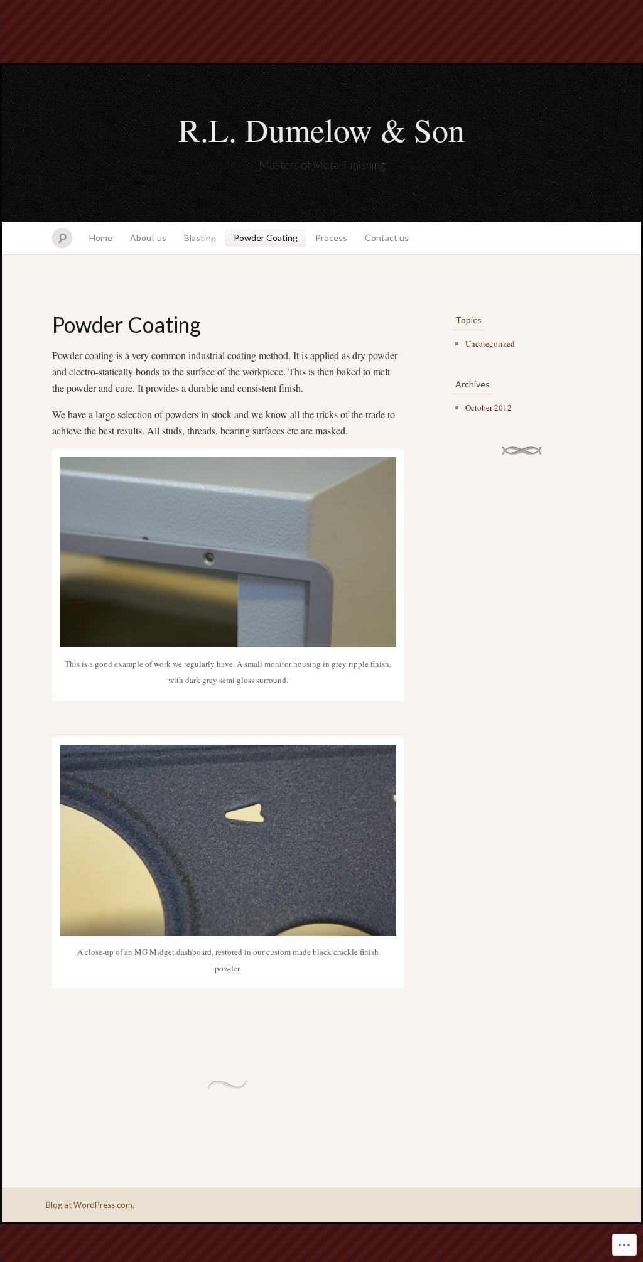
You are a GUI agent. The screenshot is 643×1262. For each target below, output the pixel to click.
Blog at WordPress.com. (90, 1205)
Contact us (387, 237)
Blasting (200, 237)
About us (148, 237)
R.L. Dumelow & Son (321, 129)
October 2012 (488, 407)
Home (100, 237)
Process (331, 237)
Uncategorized (490, 343)
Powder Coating (266, 237)
